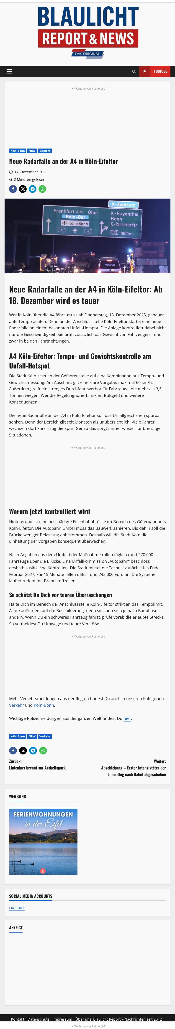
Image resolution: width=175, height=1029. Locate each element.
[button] (9, 71)
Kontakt (17, 1019)
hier (127, 718)
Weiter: (133, 767)
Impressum (62, 1019)
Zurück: (37, 764)
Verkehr (44, 151)
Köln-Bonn (17, 151)
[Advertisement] (87, 969)
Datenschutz (38, 1019)
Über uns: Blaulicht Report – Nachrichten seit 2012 (118, 1019)
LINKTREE (17, 907)
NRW (32, 151)
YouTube (160, 71)
